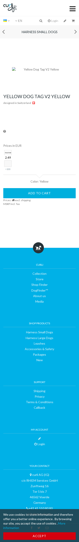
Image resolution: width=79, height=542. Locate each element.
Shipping (39, 391)
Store (39, 279)
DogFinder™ (39, 290)
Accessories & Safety (39, 349)
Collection (39, 273)
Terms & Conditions (39, 402)
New (39, 360)
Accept (39, 536)
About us (39, 296)
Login (54, 21)
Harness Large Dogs (39, 338)
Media (39, 301)
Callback (39, 407)
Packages (39, 354)
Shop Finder (39, 284)
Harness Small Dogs (39, 32)
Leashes (39, 343)
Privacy (40, 396)
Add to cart (39, 193)
